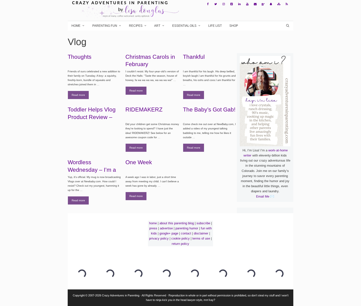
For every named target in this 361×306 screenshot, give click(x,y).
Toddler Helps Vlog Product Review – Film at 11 (92, 116)
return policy (180, 244)
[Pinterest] (231, 4)
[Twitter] (215, 4)
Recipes (136, 25)
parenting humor (186, 228)
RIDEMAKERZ (143, 109)
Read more (78, 94)
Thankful (194, 57)
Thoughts (79, 57)
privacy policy (159, 238)
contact (186, 233)
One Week (138, 162)
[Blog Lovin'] (263, 4)
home (153, 223)
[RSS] (287, 4)
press (153, 228)
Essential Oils (184, 25)
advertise (166, 228)
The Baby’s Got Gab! (209, 109)
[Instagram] (223, 4)
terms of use (201, 238)
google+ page (168, 233)
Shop (233, 25)
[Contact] (255, 4)
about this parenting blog (176, 223)
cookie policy (180, 238)
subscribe (203, 223)
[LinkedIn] (239, 4)
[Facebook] (208, 4)
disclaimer (201, 233)
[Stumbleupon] (279, 4)
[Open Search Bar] (287, 26)
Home (75, 25)
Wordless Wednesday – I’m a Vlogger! (92, 169)
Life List (215, 25)
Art (157, 25)
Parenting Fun (104, 25)
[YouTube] (247, 4)
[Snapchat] (271, 4)
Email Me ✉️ (265, 196)
